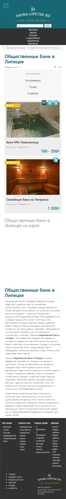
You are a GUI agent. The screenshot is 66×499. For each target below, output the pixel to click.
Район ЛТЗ (55, 450)
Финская (33, 29)
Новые (23, 435)
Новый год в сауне (23, 447)
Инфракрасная (9, 435)
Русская (33, 35)
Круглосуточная (43, 452)
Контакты (33, 43)
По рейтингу (33, 93)
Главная (12, 474)
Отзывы (12, 485)
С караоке (40, 438)
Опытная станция (56, 456)
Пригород (56, 466)
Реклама (12, 482)
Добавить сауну (15, 477)
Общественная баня (9, 439)
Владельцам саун (16, 480)
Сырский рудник (56, 461)
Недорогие (33, 40)
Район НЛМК (55, 445)
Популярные (25, 429)
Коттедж (39, 443)
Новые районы (55, 436)
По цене (33, 86)
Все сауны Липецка (16, 47)
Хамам (33, 32)
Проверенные (26, 427)
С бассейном (33, 38)
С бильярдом (41, 433)
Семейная (40, 441)
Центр (55, 427)
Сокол (55, 441)
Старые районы (55, 431)
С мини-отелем (39, 447)
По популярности (33, 80)
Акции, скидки (23, 439)
